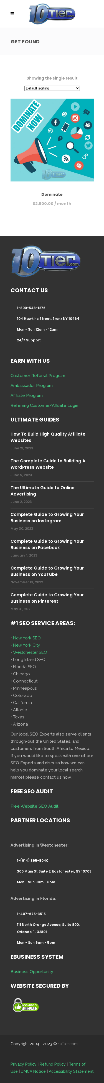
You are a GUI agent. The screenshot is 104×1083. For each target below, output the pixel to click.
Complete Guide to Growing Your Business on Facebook (47, 544)
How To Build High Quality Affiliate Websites (48, 437)
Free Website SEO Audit (35, 806)
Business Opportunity (32, 971)
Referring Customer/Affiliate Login (44, 405)
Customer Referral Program (38, 375)
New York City (26, 645)
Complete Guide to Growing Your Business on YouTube (47, 571)
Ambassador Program (32, 385)
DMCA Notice (33, 1071)
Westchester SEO (30, 652)
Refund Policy (53, 1064)
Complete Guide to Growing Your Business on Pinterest (47, 598)
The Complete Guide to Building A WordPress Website (48, 464)
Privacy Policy (24, 1064)
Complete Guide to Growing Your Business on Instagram (47, 518)
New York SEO (27, 638)
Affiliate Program (27, 395)
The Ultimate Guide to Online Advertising (43, 491)
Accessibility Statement (71, 1071)
